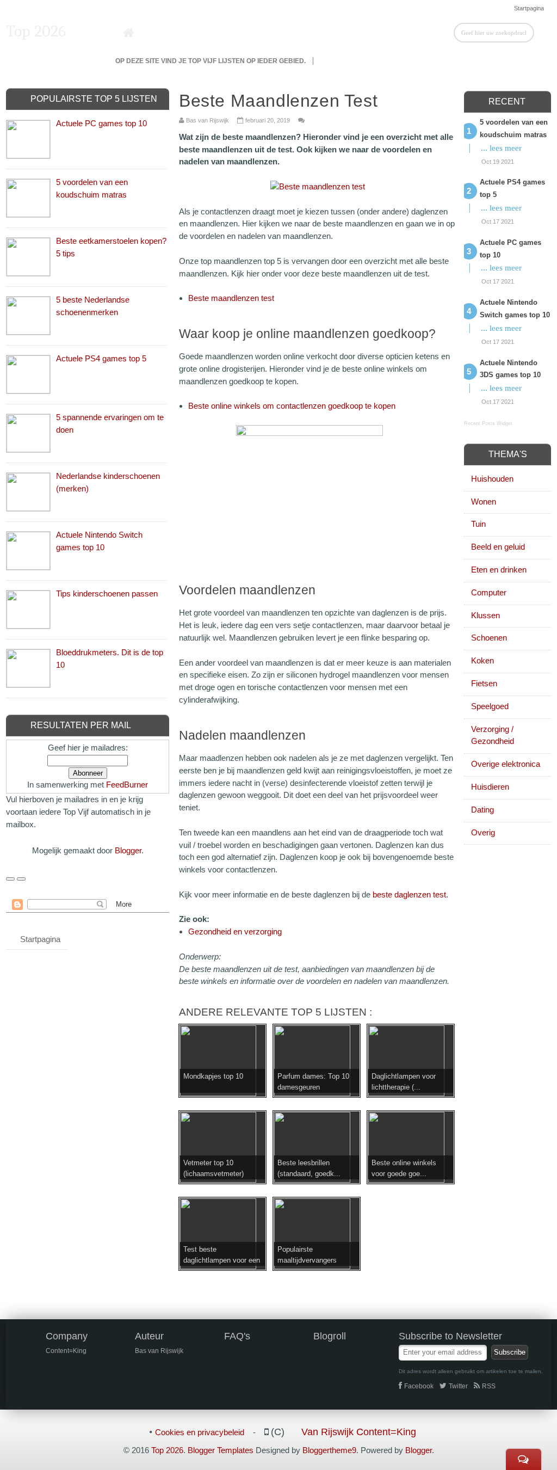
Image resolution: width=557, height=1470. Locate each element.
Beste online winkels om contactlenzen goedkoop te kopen (291, 405)
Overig (483, 832)
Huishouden (492, 478)
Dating (482, 809)
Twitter (458, 1386)
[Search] (542, 32)
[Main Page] (129, 33)
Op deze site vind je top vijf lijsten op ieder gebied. (210, 61)
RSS (489, 1386)
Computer (488, 592)
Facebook (419, 1386)
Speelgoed (490, 706)
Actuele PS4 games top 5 (101, 358)
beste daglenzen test (409, 894)
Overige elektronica (505, 763)
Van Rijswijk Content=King (358, 1431)
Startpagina (529, 8)
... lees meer (501, 148)
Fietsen (484, 683)
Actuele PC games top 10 (101, 123)
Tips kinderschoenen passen (107, 593)
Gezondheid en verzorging (235, 931)
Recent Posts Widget (488, 423)
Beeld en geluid (498, 546)
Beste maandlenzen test (231, 298)
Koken (482, 660)
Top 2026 (36, 31)
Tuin (478, 523)
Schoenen (489, 637)
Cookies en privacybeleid (199, 1432)
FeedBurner (127, 784)
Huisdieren (490, 786)
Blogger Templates (220, 1450)
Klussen (485, 615)
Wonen (483, 501)
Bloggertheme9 (329, 1450)
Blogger (128, 850)
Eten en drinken (499, 569)
